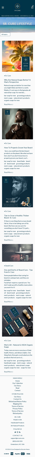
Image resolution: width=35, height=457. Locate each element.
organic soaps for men (12, 100)
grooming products (24, 96)
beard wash (11, 164)
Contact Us (17, 399)
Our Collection (17, 383)
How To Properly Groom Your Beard (18, 148)
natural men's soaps (23, 365)
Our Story (17, 386)
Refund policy (17, 413)
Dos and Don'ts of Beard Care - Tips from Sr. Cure (18, 271)
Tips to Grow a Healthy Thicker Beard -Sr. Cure (16, 216)
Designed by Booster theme (21, 449)
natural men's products (22, 98)
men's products (9, 295)
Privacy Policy (17, 409)
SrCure (12, 449)
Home (17, 381)
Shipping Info (17, 404)
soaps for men (26, 368)
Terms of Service (17, 406)
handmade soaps (10, 363)
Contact (17, 390)
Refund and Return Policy (17, 401)
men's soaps (8, 98)
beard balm (21, 161)
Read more (8, 104)
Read (17, 388)
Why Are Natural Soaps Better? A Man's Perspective (17, 81)
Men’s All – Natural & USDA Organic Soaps (18, 346)
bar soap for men (10, 96)
